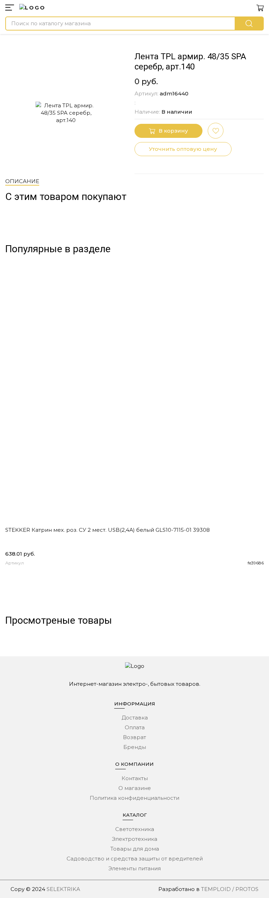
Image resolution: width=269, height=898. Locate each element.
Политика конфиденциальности (134, 798)
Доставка (135, 717)
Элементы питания (134, 868)
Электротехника (134, 839)
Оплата (135, 727)
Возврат (134, 737)
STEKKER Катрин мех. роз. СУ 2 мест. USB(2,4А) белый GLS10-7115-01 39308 (107, 530)
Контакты (135, 778)
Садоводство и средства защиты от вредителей (135, 858)
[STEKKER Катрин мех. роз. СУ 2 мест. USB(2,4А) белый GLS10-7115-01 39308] (134, 393)
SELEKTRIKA (63, 889)
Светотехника (134, 829)
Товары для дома (134, 848)
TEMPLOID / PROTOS (229, 889)
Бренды (134, 747)
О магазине (134, 788)
